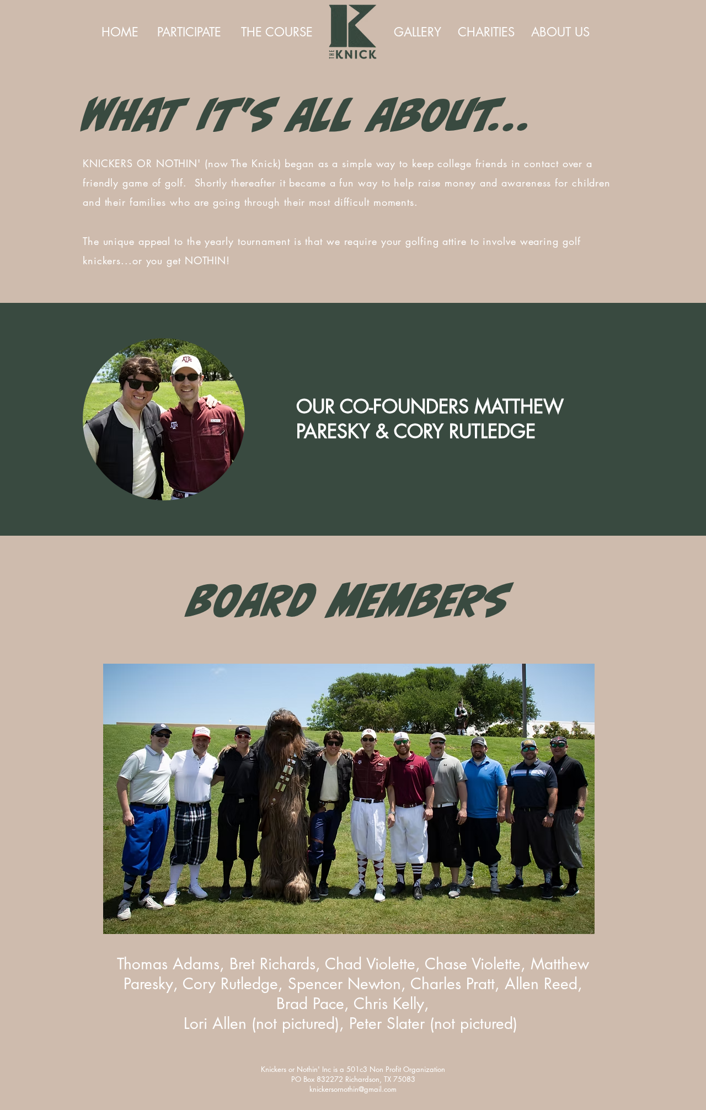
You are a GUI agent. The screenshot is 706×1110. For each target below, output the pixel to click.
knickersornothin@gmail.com (353, 1089)
